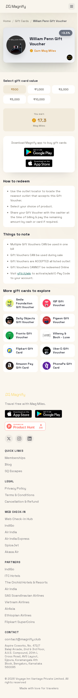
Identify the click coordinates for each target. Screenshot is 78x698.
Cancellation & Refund (22, 501)
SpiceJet (12, 545)
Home (7, 21)
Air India (11, 532)
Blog (8, 464)
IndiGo (9, 525)
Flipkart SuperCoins (20, 622)
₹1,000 (39, 89)
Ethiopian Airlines (18, 615)
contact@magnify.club (23, 639)
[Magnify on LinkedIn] (30, 439)
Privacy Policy (15, 488)
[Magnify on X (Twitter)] (9, 439)
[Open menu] (71, 6)
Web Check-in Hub (19, 519)
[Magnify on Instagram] (19, 439)
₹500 (14, 89)
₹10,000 (39, 99)
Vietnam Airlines (17, 602)
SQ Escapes (13, 471)
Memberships (15, 458)
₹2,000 (63, 89)
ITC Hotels (12, 576)
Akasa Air (12, 552)
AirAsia (10, 609)
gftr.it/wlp (24, 273)
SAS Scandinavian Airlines (24, 595)
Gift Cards (22, 21)
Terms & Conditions (19, 495)
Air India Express (17, 539)
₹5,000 (15, 99)
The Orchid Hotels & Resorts (26, 582)
